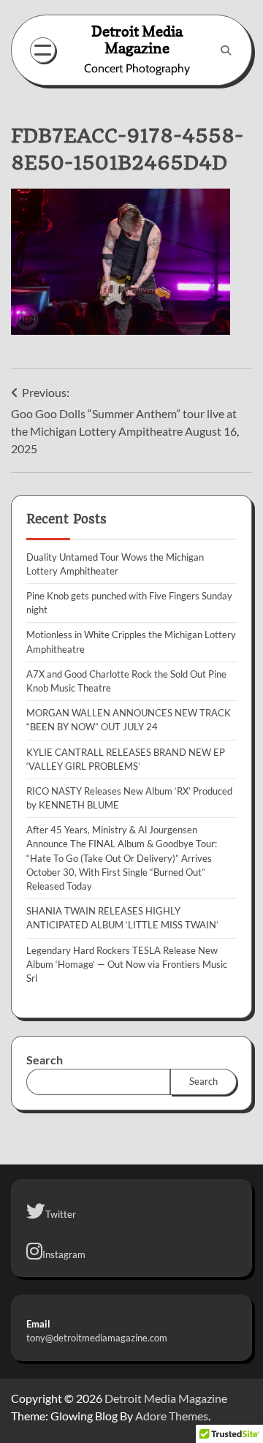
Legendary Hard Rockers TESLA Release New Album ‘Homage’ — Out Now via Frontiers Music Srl (126, 964)
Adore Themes (171, 1416)
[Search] (226, 50)
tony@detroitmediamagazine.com (96, 1338)
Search (44, 1060)
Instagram (63, 1254)
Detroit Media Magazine (137, 40)
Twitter (60, 1214)
